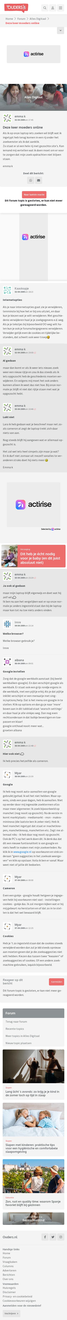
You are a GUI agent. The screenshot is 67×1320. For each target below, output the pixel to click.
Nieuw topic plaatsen (18, 1043)
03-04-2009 (20, 409)
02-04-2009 (20, 120)
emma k (20, 116)
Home (9, 18)
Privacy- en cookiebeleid (17, 1296)
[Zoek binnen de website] (44, 7)
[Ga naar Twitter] (52, 1237)
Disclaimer (9, 1292)
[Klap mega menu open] (60, 7)
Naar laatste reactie (34, 194)
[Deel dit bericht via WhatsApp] (30, 180)
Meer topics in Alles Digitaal (23, 1036)
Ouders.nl (10, 1237)
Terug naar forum (16, 1021)
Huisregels (9, 1288)
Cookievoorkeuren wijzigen (19, 1300)
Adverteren (9, 1270)
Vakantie (10, 1197)
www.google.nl (22, 852)
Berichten (9, 1274)
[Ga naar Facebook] (45, 1237)
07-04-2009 (20, 880)
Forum (21, 18)
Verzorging (25, 549)
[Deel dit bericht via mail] (38, 180)
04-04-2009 (20, 625)
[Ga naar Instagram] (60, 1237)
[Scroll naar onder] (60, 30)
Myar (18, 773)
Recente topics (15, 1028)
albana (19, 660)
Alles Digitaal (38, 18)
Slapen (9, 1087)
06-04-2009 (20, 663)
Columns (8, 1266)
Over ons (8, 1279)
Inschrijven (10, 1313)
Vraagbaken (10, 1262)
